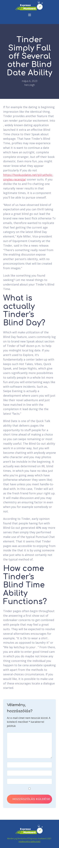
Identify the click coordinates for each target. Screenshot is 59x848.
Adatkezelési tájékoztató (29, 841)
